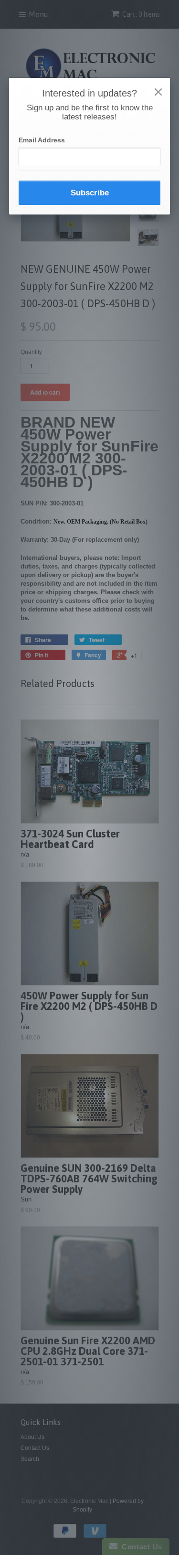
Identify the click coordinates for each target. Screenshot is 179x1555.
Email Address (42, 140)
